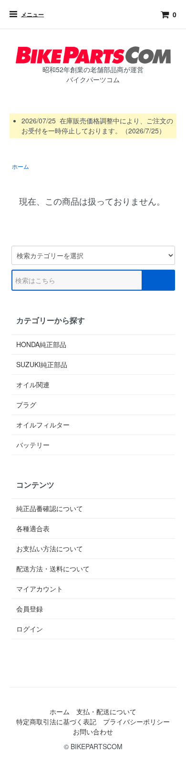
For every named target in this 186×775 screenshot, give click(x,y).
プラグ (26, 404)
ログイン (29, 628)
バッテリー (33, 444)
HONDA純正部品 (41, 344)
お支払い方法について (49, 548)
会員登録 (29, 608)
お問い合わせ (93, 731)
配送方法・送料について (53, 568)
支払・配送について (106, 711)
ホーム (20, 166)
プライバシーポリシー (136, 721)
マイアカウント (39, 588)
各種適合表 (33, 528)
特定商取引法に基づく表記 (56, 721)
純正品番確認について (49, 508)
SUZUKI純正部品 (41, 364)
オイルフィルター (43, 424)
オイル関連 (33, 384)
